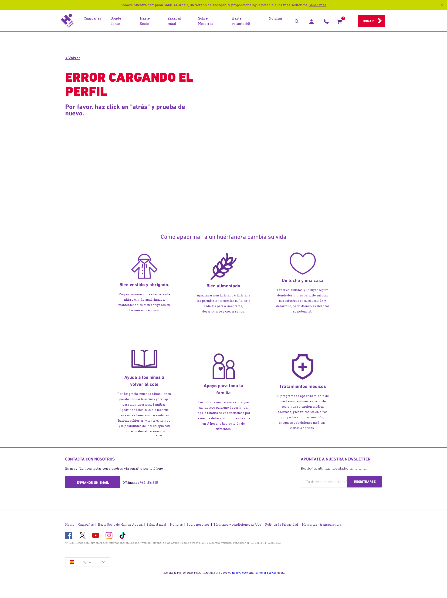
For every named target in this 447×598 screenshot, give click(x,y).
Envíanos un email (93, 482)
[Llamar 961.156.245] (326, 22)
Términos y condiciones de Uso (237, 525)
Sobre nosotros (198, 525)
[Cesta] (339, 22)
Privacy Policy (239, 572)
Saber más (317, 5)
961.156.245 (149, 483)
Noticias (176, 525)
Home (69, 525)
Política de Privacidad (281, 525)
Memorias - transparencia (321, 525)
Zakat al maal (156, 525)
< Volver (72, 58)
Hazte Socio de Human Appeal (120, 525)
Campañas (86, 525)
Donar (368, 21)
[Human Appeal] (67, 20)
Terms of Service (265, 572)
